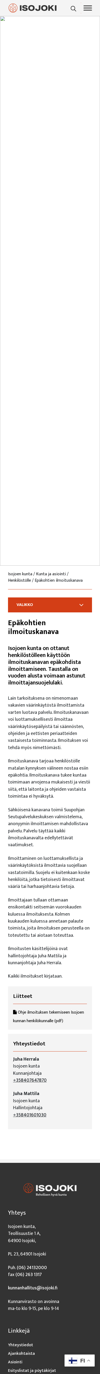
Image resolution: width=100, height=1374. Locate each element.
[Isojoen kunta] (33, 8)
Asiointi (15, 1362)
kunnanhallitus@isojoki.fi (33, 1288)
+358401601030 (29, 1115)
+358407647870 (30, 1080)
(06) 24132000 (32, 1267)
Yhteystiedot (20, 1345)
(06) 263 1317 (28, 1274)
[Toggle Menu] (87, 8)
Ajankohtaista (21, 1353)
